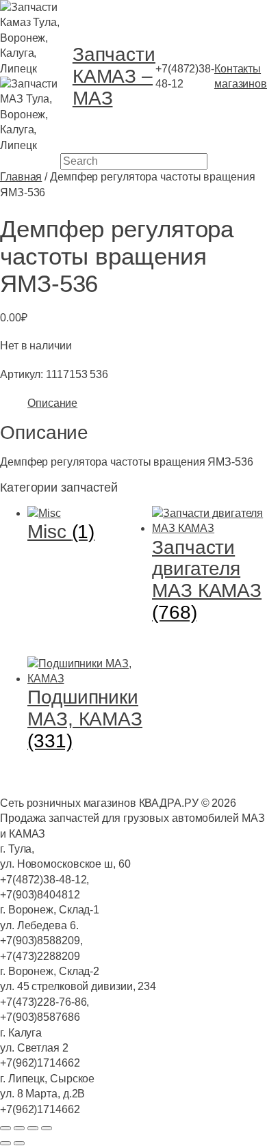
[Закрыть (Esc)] (46, 1128)
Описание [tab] (52, 403)
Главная (21, 177)
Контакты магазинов (240, 76)
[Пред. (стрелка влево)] (5, 1143)
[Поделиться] (32, 1128)
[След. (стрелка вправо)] (19, 1143)
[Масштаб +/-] (5, 1128)
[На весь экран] (19, 1128)
